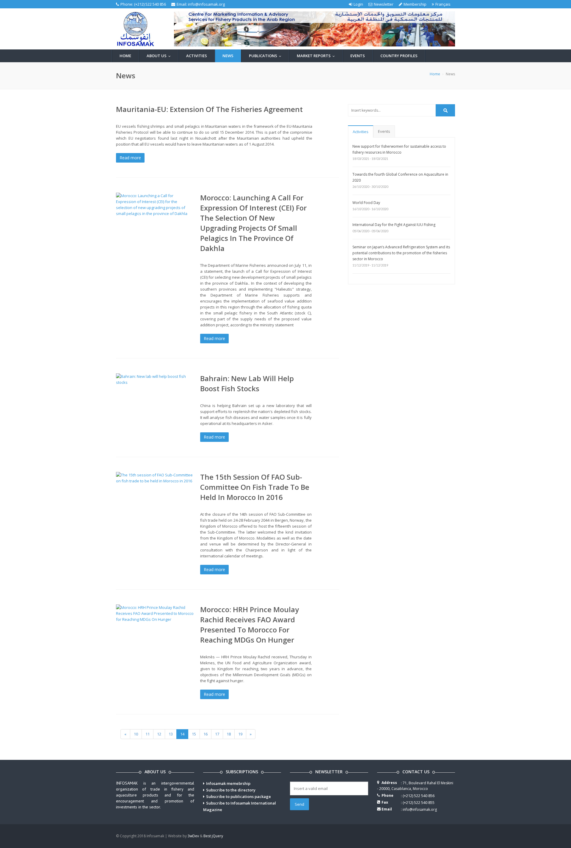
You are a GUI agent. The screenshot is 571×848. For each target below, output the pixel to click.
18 (229, 734)
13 (171, 734)
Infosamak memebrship (228, 783)
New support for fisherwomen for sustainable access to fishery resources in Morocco (399, 149)
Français (443, 4)
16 (205, 734)
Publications (266, 55)
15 (194, 734)
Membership (415, 4)
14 (182, 734)
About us (160, 55)
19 (240, 734)
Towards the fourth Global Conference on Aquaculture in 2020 (400, 177)
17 (217, 734)
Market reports (317, 55)
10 (136, 734)
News (227, 55)
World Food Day (366, 202)
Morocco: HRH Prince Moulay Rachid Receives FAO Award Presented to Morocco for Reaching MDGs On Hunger (249, 624)
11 (147, 734)
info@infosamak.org (206, 4)
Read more (130, 157)
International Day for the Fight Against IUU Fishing (393, 224)
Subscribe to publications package (238, 796)
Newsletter (383, 4)
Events (357, 55)
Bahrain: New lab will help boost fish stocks (247, 383)
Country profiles (399, 55)
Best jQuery (213, 835)
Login (358, 4)
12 (159, 734)
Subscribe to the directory (230, 790)
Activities (196, 55)
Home (125, 55)
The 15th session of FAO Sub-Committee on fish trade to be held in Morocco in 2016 (254, 487)
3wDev (193, 835)
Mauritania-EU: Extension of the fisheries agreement (209, 109)
